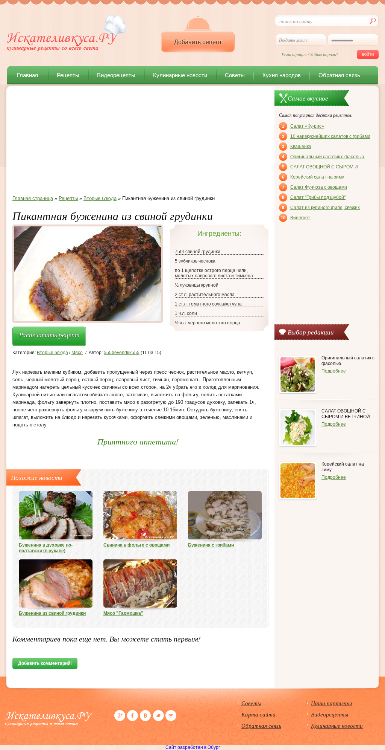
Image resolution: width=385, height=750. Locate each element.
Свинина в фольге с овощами (136, 545)
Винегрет (295, 217)
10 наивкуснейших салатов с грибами (326, 136)
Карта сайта (258, 714)
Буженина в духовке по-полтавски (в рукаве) (46, 547)
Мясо (77, 352)
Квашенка (296, 146)
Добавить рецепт (198, 42)
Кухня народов (281, 75)
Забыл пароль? (324, 54)
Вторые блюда (52, 352)
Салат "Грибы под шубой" (314, 197)
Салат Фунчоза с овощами (314, 187)
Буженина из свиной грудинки (52, 613)
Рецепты (68, 75)
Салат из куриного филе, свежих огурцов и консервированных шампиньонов (321, 208)
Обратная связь (339, 75)
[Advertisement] (138, 143)
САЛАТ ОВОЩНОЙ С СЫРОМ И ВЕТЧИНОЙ (320, 167)
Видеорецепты (116, 75)
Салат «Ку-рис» (303, 126)
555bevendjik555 (121, 352)
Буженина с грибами (211, 545)
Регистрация (294, 54)
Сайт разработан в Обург (192, 747)
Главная (27, 75)
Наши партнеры (331, 703)
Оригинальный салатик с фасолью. (323, 156)
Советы (235, 75)
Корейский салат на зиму (313, 177)
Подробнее (333, 371)
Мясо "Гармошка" (123, 613)
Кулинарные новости (180, 75)
